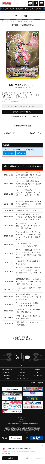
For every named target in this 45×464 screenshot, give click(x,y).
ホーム (3, 21)
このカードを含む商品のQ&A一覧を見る (23, 338)
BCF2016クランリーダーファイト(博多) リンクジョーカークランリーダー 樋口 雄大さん (28, 225)
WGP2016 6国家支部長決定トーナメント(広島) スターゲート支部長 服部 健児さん (28, 204)
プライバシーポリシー (22, 417)
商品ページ (21, 153)
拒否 (27, 458)
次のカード (34, 133)
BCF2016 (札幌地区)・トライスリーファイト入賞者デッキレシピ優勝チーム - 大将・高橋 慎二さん (28, 216)
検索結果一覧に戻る (23, 126)
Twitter (18, 357)
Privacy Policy (6, 453)
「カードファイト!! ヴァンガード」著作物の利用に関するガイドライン (22, 423)
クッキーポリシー (22, 421)
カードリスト (10, 21)
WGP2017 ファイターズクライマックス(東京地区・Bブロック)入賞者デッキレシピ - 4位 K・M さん (28, 174)
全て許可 (10, 458)
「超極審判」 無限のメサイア (27, 210)
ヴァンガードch (30, 3)
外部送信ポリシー (22, 419)
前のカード (10, 133)
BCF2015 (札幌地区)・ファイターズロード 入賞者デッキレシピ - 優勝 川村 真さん (28, 296)
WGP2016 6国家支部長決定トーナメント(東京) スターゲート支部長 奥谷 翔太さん (28, 183)
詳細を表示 (39, 458)
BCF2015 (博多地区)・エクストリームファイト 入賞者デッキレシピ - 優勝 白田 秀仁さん (28, 281)
